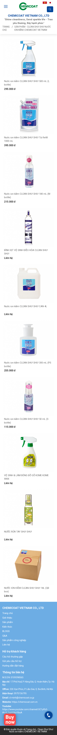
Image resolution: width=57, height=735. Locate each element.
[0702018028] (48, 715)
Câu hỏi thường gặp (12, 656)
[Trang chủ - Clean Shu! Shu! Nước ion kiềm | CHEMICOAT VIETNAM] (28, 6)
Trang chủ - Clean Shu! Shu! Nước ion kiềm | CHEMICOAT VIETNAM (31, 730)
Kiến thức (7, 626)
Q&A (4, 635)
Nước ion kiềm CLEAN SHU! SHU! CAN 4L (25, 306)
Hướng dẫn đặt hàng (13, 665)
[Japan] (50, 2)
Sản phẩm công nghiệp (14, 640)
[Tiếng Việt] (45, 2)
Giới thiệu (7, 617)
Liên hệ (6, 644)
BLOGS (6, 631)
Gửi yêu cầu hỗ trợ (12, 661)
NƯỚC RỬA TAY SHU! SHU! (18, 531)
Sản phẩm (7, 622)
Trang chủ (7, 613)
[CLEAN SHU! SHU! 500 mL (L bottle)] (10, 719)
